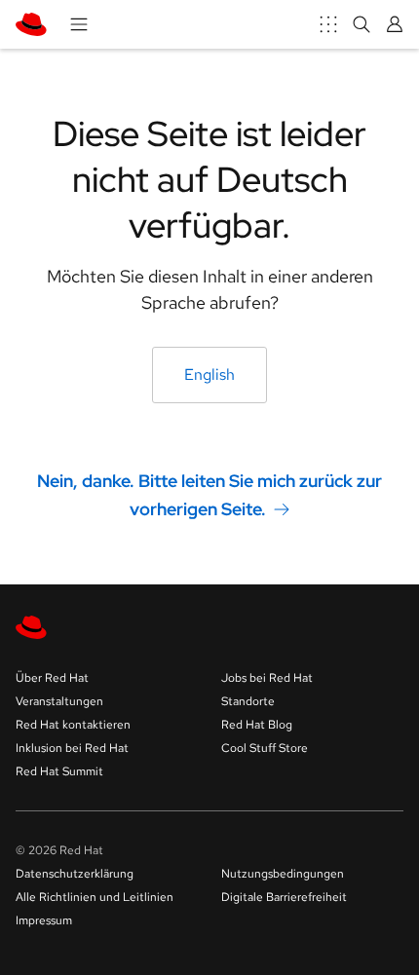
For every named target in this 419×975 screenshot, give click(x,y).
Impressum (44, 920)
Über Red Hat (52, 678)
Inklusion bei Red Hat (72, 748)
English (209, 374)
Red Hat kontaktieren (73, 724)
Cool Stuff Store (264, 748)
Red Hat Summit (59, 771)
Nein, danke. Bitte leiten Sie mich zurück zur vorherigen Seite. (209, 494)
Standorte (248, 701)
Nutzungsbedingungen (282, 873)
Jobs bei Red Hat (267, 678)
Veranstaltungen (59, 701)
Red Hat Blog (256, 724)
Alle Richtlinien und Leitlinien (94, 897)
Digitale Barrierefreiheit (284, 897)
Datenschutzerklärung (74, 873)
